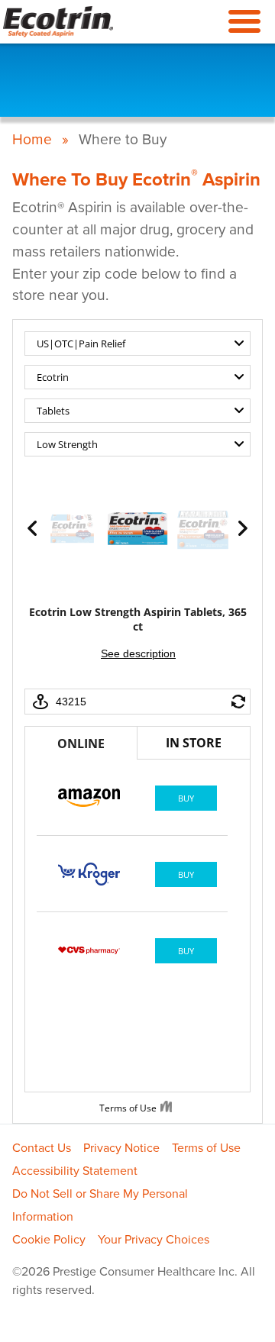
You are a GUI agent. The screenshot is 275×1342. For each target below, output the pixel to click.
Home (32, 139)
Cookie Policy (49, 1239)
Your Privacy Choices (153, 1239)
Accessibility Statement (75, 1171)
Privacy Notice (121, 1148)
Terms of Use (206, 1148)
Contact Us (41, 1148)
